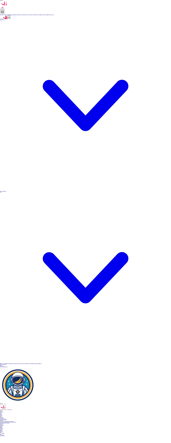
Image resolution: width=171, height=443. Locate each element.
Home (1, 14)
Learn (53, 14)
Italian (1, 431)
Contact (5, 364)
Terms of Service (2, 435)
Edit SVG (8, 363)
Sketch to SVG (24, 363)
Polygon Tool (2, 425)
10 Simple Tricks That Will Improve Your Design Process (8, 422)
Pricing (51, 14)
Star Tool (1, 424)
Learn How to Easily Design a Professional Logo (7, 421)
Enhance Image (18, 363)
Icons (41, 363)
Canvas (2, 191)
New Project (2, 417)
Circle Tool (1, 423)
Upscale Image (13, 363)
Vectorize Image (3, 363)
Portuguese (1, 428)
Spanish (1, 427)
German (1, 429)
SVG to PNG (29, 363)
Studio (5, 191)
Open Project (2, 418)
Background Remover (35, 363)
